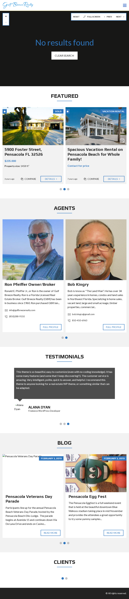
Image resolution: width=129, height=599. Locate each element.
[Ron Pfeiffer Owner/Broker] (33, 249)
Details (50, 178)
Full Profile (50, 327)
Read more (50, 532)
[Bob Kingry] (96, 249)
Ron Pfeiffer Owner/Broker (30, 284)
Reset (76, 16)
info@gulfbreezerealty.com (22, 310)
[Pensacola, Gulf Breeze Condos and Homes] (16, 5)
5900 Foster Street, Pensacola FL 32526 (24, 152)
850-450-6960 (79, 320)
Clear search (64, 55)
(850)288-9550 (17, 316)
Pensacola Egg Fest (87, 496)
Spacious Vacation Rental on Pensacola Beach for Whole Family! (95, 154)
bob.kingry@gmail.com (83, 314)
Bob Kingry (78, 284)
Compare (30, 178)
